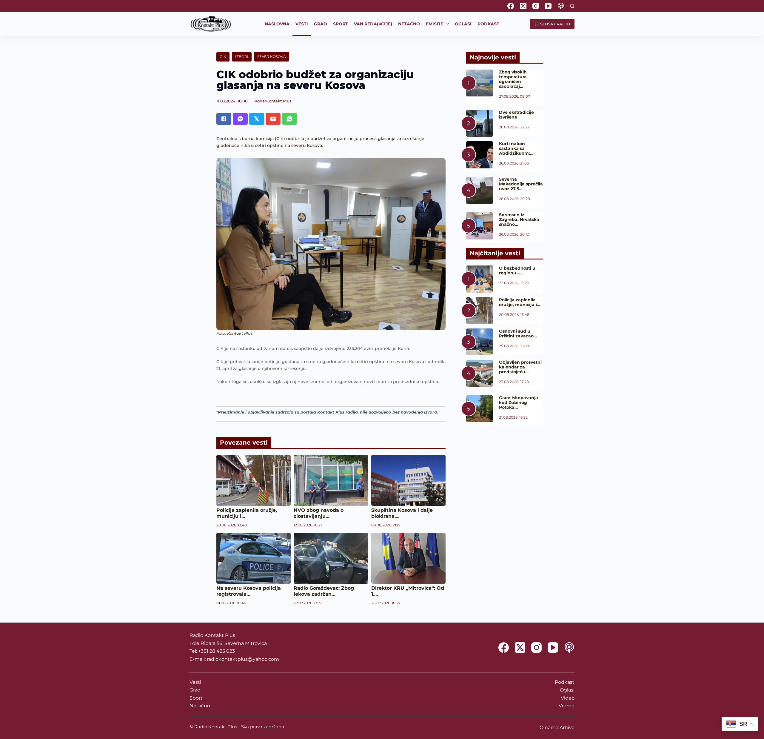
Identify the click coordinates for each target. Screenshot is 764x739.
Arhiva (567, 727)
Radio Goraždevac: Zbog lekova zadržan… (324, 591)
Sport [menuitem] (340, 24)
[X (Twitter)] (523, 6)
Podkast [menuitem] (488, 24)
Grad (195, 690)
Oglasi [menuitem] (463, 24)
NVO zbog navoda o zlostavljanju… (319, 513)
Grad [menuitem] (320, 24)
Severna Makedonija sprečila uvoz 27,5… (521, 183)
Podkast (564, 682)
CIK (223, 56)
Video (567, 698)
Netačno (200, 706)
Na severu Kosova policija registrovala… (248, 591)
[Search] (572, 6)
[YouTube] (548, 6)
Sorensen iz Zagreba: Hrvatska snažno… (519, 219)
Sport (196, 698)
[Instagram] (535, 6)
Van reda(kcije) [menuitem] (373, 24)
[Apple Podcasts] (560, 6)
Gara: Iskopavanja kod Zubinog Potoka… (518, 402)
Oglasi (567, 690)
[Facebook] (510, 6)
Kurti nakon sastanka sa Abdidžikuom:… (516, 148)
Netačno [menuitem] (409, 24)
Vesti (195, 682)
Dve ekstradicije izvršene (516, 115)
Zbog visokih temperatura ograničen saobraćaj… (513, 79)
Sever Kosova (271, 56)
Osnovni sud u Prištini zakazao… (518, 333)
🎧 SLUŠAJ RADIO (552, 23)
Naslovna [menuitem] (277, 24)
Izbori (241, 56)
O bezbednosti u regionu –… (517, 270)
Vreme (566, 706)
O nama (549, 727)
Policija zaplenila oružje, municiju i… (519, 302)
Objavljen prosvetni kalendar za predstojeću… (520, 366)
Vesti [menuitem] (301, 24)
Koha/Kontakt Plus (273, 101)
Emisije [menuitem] (434, 24)
